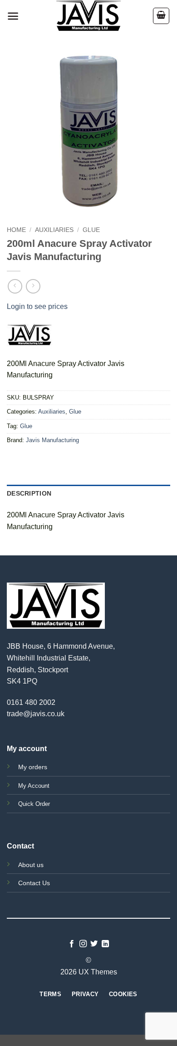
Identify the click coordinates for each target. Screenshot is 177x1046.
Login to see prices (37, 306)
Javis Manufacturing (52, 440)
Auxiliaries (54, 230)
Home (16, 230)
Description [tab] (29, 493)
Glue (91, 230)
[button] (13, 16)
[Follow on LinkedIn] (105, 944)
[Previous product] (33, 286)
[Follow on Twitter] (94, 944)
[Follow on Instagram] (83, 944)
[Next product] (15, 286)
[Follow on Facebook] (71, 944)
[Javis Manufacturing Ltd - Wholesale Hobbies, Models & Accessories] (88, 16)
